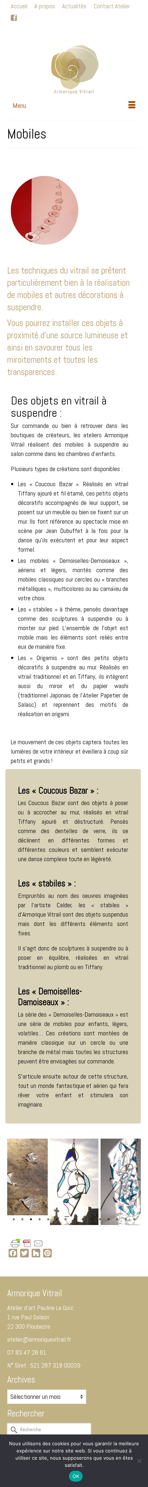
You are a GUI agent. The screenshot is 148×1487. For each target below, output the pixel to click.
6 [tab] (56, 1219)
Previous (17, 1182)
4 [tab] (39, 1219)
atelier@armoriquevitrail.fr (39, 1339)
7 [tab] (65, 1219)
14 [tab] (125, 1219)
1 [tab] (13, 1219)
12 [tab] (108, 1219)
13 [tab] (117, 1219)
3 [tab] (30, 1219)
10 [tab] (91, 1219)
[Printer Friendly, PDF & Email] (27, 1243)
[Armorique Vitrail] (74, 67)
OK (76, 1476)
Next (131, 1182)
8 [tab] (74, 1219)
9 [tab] (82, 1219)
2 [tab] (22, 1219)
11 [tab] (99, 1219)
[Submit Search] (37, 30)
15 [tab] (134, 1219)
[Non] (139, 1460)
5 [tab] (48, 1219)
